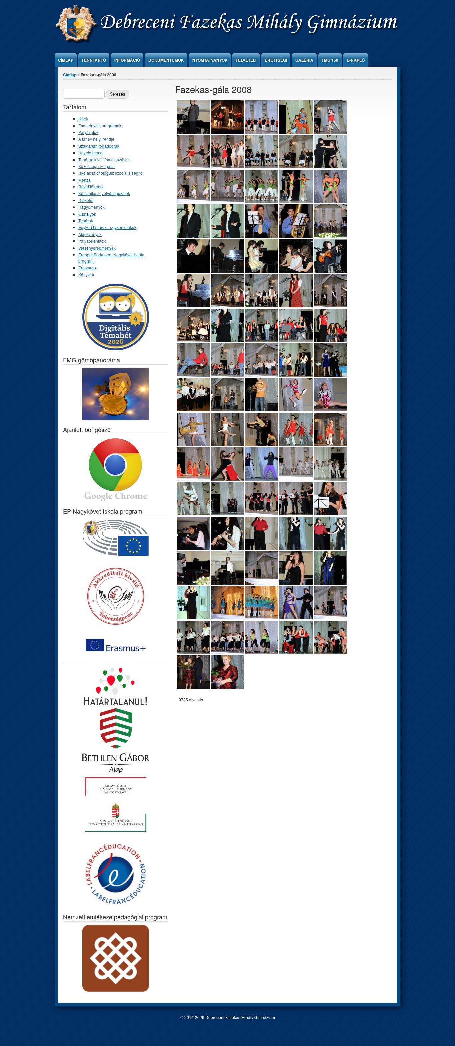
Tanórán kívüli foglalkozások (104, 159)
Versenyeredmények (97, 248)
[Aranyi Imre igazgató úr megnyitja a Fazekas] (193, 132)
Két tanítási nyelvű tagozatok (104, 193)
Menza (84, 180)
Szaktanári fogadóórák (98, 146)
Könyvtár (86, 274)
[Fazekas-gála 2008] (227, 132)
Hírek (83, 118)
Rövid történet (91, 186)
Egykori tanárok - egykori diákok (107, 227)
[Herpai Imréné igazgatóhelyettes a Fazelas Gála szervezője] (227, 687)
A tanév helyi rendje (96, 139)
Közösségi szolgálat (96, 166)
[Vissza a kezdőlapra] (228, 41)
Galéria (304, 60)
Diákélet (85, 200)
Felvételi (246, 60)
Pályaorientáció (92, 241)
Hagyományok (91, 207)
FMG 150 (330, 60)
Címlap (65, 60)
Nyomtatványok (210, 60)
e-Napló (356, 60)
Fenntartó (94, 60)
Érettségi (276, 60)
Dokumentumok (166, 60)
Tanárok (85, 220)
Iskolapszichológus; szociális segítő (110, 173)
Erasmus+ (87, 267)
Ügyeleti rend (90, 152)
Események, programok (99, 125)
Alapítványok (90, 234)
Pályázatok (88, 132)
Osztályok (87, 214)
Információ (127, 60)
